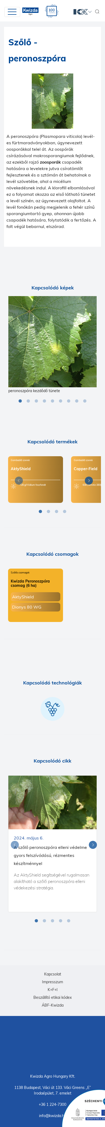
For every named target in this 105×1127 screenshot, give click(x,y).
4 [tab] (44, 401)
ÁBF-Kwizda (53, 1005)
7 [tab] (68, 401)
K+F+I (53, 989)
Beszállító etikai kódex (52, 997)
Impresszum (52, 981)
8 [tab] (76, 401)
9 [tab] (85, 401)
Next (87, 481)
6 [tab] (60, 401)
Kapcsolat (52, 974)
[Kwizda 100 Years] (51, 11)
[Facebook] (52, 1044)
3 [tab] (36, 401)
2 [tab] (28, 401)
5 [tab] (52, 401)
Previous (17, 481)
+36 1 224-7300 (52, 1104)
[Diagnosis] (52, 341)
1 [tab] (20, 401)
